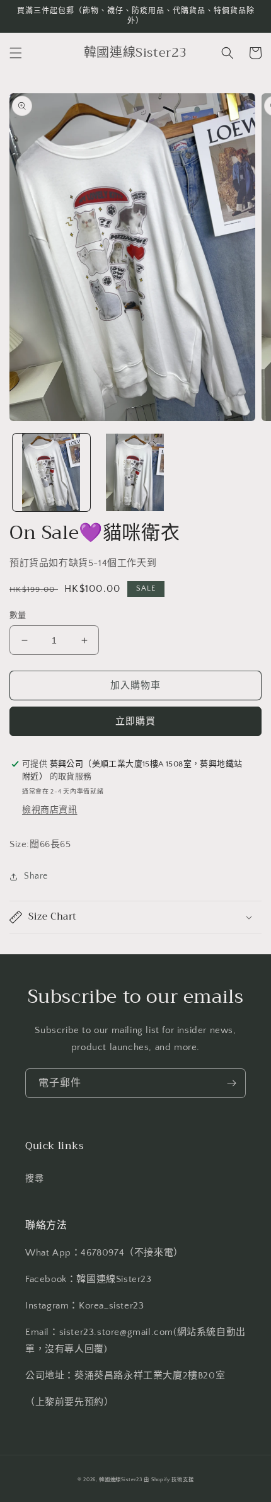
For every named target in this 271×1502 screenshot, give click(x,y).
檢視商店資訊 (50, 810)
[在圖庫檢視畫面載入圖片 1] (51, 472)
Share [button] (36, 876)
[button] (16, 53)
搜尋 (34, 1179)
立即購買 (135, 721)
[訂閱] (231, 1083)
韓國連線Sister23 (121, 1479)
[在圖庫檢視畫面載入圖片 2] (135, 472)
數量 (17, 615)
